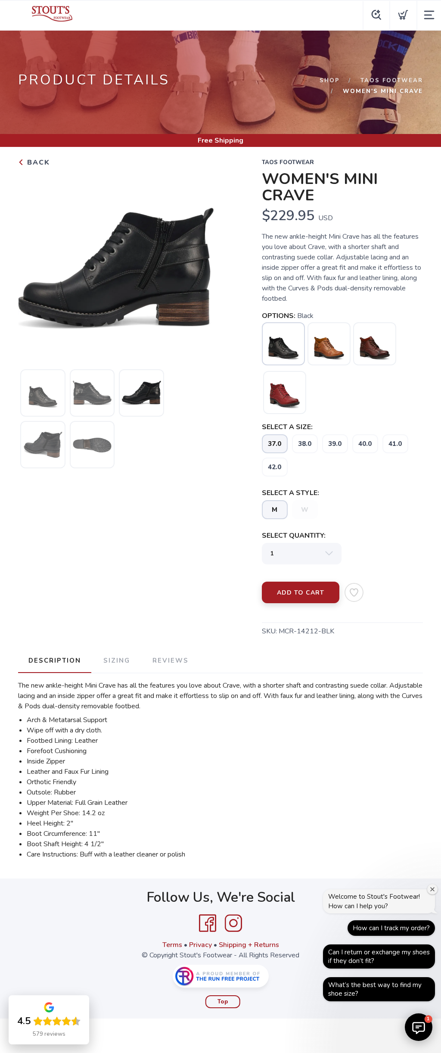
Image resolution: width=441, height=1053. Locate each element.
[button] (418, 1027)
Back (37, 162)
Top (222, 1002)
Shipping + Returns (249, 945)
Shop (330, 80)
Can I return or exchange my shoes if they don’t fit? (379, 956)
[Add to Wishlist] (354, 592)
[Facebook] (207, 923)
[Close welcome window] (432, 889)
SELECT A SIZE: (287, 427)
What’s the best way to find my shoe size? (375, 989)
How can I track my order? (391, 928)
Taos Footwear (391, 80)
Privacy (200, 945)
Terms (172, 945)
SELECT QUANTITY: (294, 535)
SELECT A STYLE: (290, 493)
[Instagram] (233, 923)
